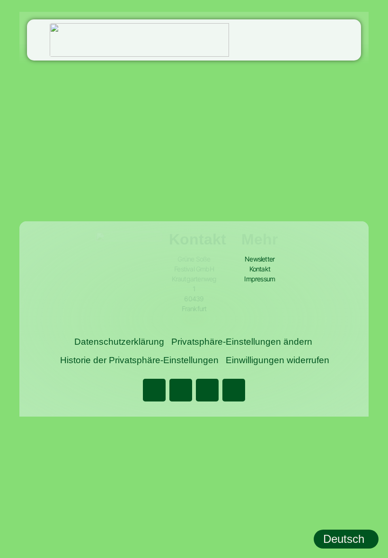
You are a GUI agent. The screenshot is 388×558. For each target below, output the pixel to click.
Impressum (259, 279)
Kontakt (259, 269)
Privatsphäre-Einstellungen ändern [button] (241, 342)
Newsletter (259, 259)
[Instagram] (207, 390)
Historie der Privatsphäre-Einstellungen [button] (139, 360)
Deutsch (343, 538)
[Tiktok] (233, 390)
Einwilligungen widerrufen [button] (277, 360)
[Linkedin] (180, 390)
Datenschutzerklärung (119, 342)
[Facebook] (154, 390)
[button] (354, 40)
